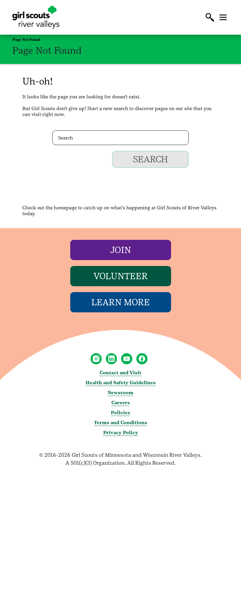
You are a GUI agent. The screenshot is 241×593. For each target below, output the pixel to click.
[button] (209, 17)
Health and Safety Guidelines (121, 382)
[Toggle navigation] (223, 17)
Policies (120, 412)
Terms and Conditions (120, 422)
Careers (120, 402)
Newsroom (120, 392)
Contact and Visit (120, 372)
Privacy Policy (120, 432)
